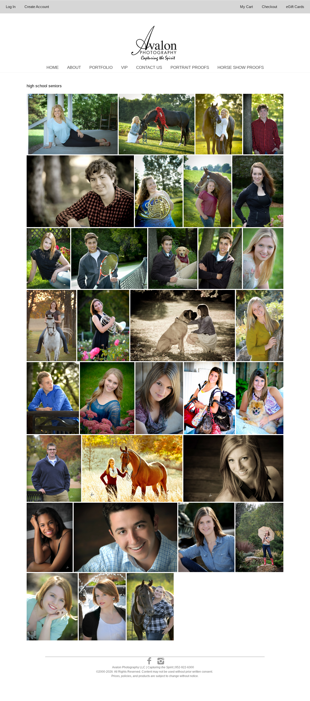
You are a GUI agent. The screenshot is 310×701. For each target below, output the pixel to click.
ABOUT (74, 67)
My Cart (247, 7)
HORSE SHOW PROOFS (240, 67)
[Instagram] (160, 661)
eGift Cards (295, 7)
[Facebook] (149, 661)
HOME (52, 67)
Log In (11, 7)
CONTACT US (149, 67)
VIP (124, 67)
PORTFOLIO (101, 67)
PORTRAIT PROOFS (189, 67)
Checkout (269, 7)
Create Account (36, 7)
